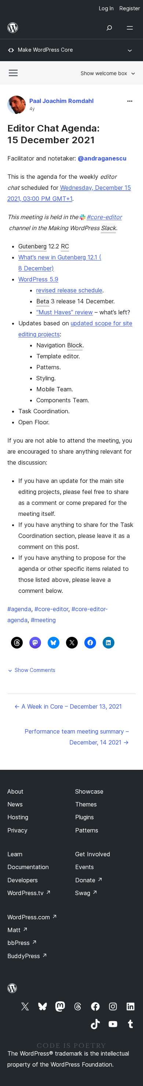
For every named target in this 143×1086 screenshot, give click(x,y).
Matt (17, 930)
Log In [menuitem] (106, 8)
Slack (108, 228)
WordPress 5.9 (38, 279)
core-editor (51, 609)
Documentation (28, 867)
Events (84, 867)
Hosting (17, 817)
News (15, 804)
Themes (86, 804)
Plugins (84, 817)
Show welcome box (104, 73)
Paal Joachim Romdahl (61, 100)
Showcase (89, 791)
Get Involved (92, 854)
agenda (19, 609)
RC (65, 246)
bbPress (22, 942)
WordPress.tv (29, 893)
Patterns (86, 830)
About (15, 791)
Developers (22, 880)
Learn (14, 854)
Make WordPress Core (45, 50)
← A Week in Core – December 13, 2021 (68, 706)
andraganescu (102, 158)
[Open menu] (131, 28)
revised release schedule (69, 290)
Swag (86, 893)
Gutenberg (32, 246)
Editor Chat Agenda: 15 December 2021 (53, 133)
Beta (42, 301)
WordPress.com (32, 917)
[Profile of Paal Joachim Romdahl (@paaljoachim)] (16, 106)
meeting (43, 620)
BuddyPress (27, 956)
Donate (89, 880)
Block (74, 345)
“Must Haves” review (64, 312)
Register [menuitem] (130, 8)
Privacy (17, 830)
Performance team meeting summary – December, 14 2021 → (77, 737)
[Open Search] (109, 28)
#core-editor (104, 217)
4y (32, 108)
